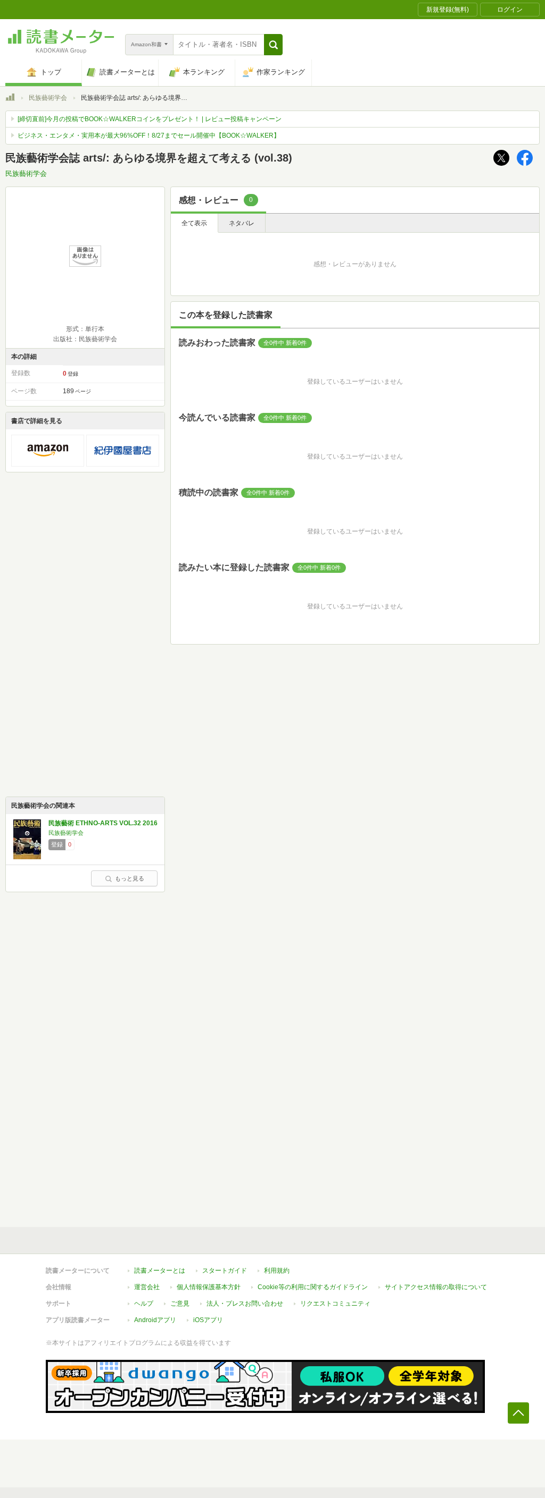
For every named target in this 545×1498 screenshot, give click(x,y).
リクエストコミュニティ (335, 1303)
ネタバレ (241, 223)
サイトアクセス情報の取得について (436, 1287)
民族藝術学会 (48, 97)
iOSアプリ (208, 1320)
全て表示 (194, 223)
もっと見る (129, 878)
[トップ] (10, 99)
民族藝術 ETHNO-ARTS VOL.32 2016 (103, 823)
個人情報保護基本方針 (209, 1287)
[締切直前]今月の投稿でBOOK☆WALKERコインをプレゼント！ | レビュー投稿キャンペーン (150, 119)
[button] (273, 44)
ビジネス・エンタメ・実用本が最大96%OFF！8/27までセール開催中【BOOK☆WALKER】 (149, 135)
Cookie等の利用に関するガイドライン (313, 1287)
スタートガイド (224, 1270)
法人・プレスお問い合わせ (245, 1303)
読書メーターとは (159, 1270)
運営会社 (147, 1287)
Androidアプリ (155, 1320)
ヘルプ (143, 1303)
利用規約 (277, 1270)
